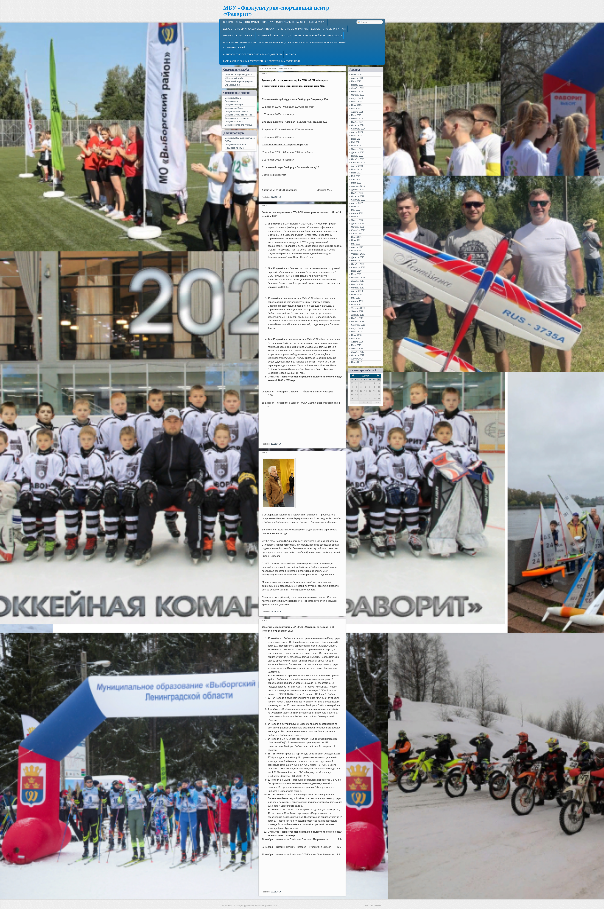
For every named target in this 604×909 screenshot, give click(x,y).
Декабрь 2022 (357, 189)
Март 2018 (356, 345)
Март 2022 (356, 217)
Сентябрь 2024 (358, 129)
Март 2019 (356, 304)
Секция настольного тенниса (238, 115)
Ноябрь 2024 (357, 122)
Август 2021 (357, 233)
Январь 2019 (357, 311)
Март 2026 (356, 81)
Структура (267, 22)
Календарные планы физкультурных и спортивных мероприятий (261, 61)
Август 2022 (357, 203)
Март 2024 (356, 145)
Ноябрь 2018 (357, 318)
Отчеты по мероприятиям (293, 29)
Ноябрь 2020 (357, 260)
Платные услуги (317, 22)
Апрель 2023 (357, 179)
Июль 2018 (356, 332)
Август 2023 (357, 166)
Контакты (290, 54)
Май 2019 (355, 298)
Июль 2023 (356, 169)
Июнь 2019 (356, 294)
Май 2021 (355, 244)
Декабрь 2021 (357, 223)
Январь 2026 (357, 85)
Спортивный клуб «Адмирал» (239, 81)
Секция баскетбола (234, 121)
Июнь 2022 (356, 206)
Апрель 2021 (357, 247)
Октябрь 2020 (357, 264)
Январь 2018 (357, 348)
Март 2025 (356, 115)
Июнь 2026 (356, 74)
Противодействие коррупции (274, 36)
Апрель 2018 (357, 342)
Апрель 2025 (357, 112)
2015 (377, 402)
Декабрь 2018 (357, 315)
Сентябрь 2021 (358, 230)
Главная (228, 22)
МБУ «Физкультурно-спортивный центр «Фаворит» (276, 11)
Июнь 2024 (356, 139)
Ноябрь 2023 (357, 156)
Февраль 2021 (358, 254)
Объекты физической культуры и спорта (318, 36)
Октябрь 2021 (357, 227)
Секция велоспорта (234, 105)
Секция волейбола (234, 108)
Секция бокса (231, 101)
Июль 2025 (356, 102)
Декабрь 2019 (357, 281)
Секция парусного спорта (237, 118)
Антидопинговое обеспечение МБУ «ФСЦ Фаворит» (252, 54)
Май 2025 (355, 108)
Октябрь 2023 (357, 159)
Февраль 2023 (358, 186)
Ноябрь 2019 (357, 284)
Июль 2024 (356, 135)
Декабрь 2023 (357, 152)
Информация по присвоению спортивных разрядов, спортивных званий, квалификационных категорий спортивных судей (284, 45)
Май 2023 (355, 176)
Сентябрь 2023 (358, 162)
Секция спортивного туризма (238, 125)
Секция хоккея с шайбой (236, 111)
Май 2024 (355, 142)
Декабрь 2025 (357, 88)
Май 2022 (355, 210)
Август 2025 (357, 98)
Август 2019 (357, 291)
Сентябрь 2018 (358, 325)
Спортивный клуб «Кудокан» (238, 74)
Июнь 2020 (356, 271)
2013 (354, 402)
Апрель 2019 (357, 301)
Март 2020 (356, 274)
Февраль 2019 (358, 308)
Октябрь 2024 (357, 125)
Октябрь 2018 (357, 321)
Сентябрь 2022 (358, 200)
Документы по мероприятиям (328, 29)
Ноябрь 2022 (357, 193)
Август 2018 (357, 328)
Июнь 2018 (356, 335)
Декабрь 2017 (357, 352)
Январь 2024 (357, 149)
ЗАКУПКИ (249, 36)
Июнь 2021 (356, 240)
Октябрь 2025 (357, 95)
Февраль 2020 (358, 277)
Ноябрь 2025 (357, 91)
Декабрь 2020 (357, 257)
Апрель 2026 (357, 78)
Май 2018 (355, 338)
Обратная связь (232, 36)
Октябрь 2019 (357, 288)
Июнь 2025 (356, 105)
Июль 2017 (356, 362)
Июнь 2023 (356, 173)
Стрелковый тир (232, 85)
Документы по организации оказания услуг (249, 29)
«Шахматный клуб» (234, 78)
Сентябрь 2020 (358, 267)
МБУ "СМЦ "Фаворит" (373, 905)
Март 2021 (356, 250)
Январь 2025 (357, 119)
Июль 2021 (356, 237)
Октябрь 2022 (357, 196)
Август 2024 (357, 132)
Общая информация (247, 22)
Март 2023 (356, 183)
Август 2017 (357, 359)
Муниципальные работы (290, 22)
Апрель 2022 (357, 213)
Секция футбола (233, 98)
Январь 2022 (357, 220)
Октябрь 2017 (357, 355)
